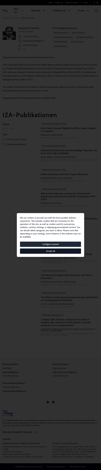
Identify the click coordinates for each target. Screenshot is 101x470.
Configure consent (50, 244)
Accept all (50, 251)
